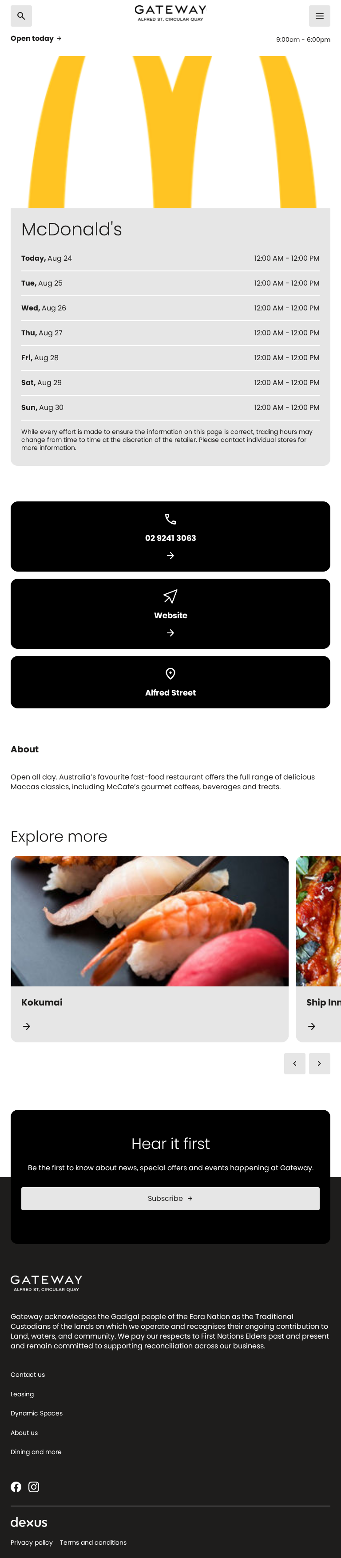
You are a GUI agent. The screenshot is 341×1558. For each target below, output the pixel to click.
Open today (37, 39)
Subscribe (171, 1198)
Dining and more (36, 1451)
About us (24, 1432)
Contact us (28, 1374)
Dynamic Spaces (37, 1413)
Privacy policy (32, 1542)
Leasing (22, 1394)
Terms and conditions (93, 1542)
